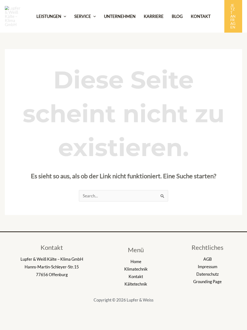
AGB (207, 259)
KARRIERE (154, 16)
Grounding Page (207, 281)
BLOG (177, 16)
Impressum (207, 266)
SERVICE (82, 16)
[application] (63, 16)
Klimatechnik (136, 269)
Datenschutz (207, 274)
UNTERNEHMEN (120, 16)
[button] (233, 16)
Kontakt (136, 276)
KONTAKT (201, 16)
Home (135, 261)
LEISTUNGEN (48, 16)
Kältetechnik (135, 284)
